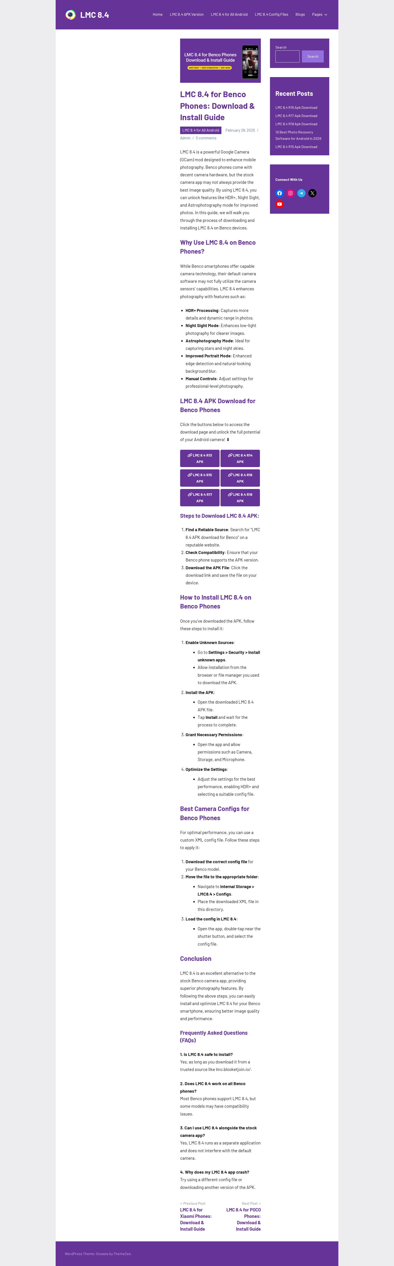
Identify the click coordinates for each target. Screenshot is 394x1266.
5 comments (206, 137)
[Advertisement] (122, 73)
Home (158, 14)
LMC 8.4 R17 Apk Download (296, 115)
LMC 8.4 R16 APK (242, 478)
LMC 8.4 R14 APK (243, 458)
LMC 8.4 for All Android (229, 14)
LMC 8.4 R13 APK (202, 458)
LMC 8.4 (94, 14)
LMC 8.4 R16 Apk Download (296, 107)
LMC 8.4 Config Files (271, 14)
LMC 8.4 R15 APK (202, 478)
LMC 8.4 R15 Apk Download (296, 146)
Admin (185, 137)
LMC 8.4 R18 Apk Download (296, 124)
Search (281, 47)
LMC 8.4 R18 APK (242, 497)
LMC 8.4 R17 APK (202, 497)
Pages (317, 14)
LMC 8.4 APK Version (187, 14)
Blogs (300, 14)
